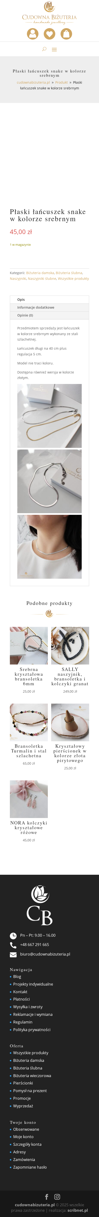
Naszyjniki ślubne (42, 278)
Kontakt (20, 991)
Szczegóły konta (27, 1144)
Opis (21, 299)
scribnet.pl (78, 1210)
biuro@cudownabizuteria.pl (45, 954)
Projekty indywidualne (33, 984)
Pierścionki (23, 1083)
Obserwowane (26, 1129)
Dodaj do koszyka (47, 253)
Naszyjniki (18, 278)
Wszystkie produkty (73, 278)
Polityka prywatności (31, 1029)
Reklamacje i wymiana (33, 1014)
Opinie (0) (25, 315)
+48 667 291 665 (34, 944)
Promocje (22, 1098)
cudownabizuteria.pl (35, 1204)
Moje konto (23, 1136)
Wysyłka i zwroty (28, 1006)
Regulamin (22, 1022)
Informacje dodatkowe (35, 307)
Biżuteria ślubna (69, 273)
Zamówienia (24, 1159)
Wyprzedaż (23, 1106)
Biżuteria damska (40, 273)
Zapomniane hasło (30, 1167)
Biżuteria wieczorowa (32, 1075)
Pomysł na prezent (30, 1090)
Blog (17, 976)
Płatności (21, 999)
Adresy (19, 1152)
